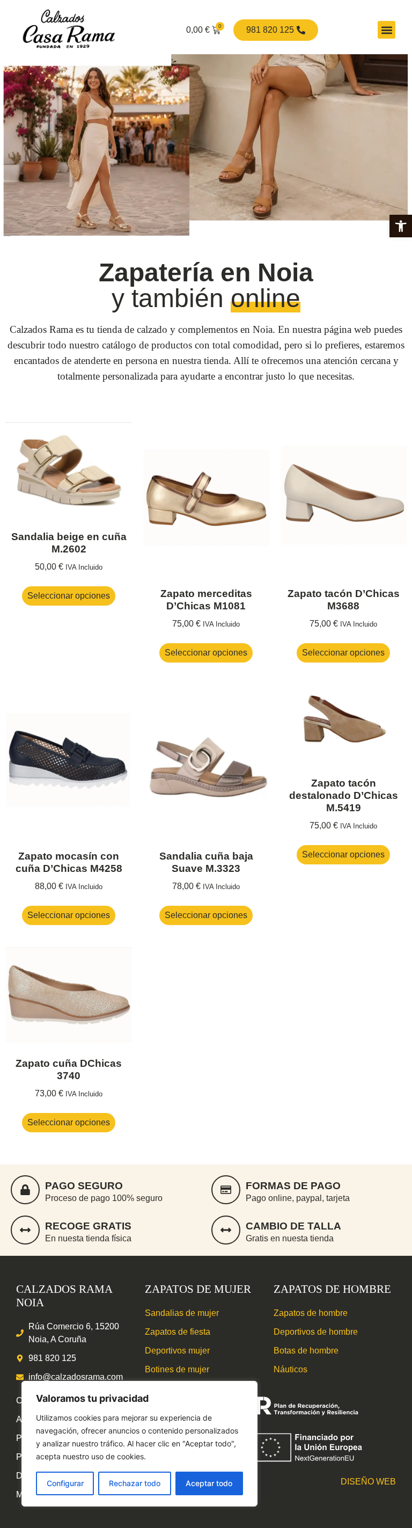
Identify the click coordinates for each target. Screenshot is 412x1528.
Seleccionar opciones (68, 595)
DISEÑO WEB (368, 1481)
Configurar (65, 1483)
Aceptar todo (209, 1483)
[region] (139, 1444)
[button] (400, 226)
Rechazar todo (134, 1483)
